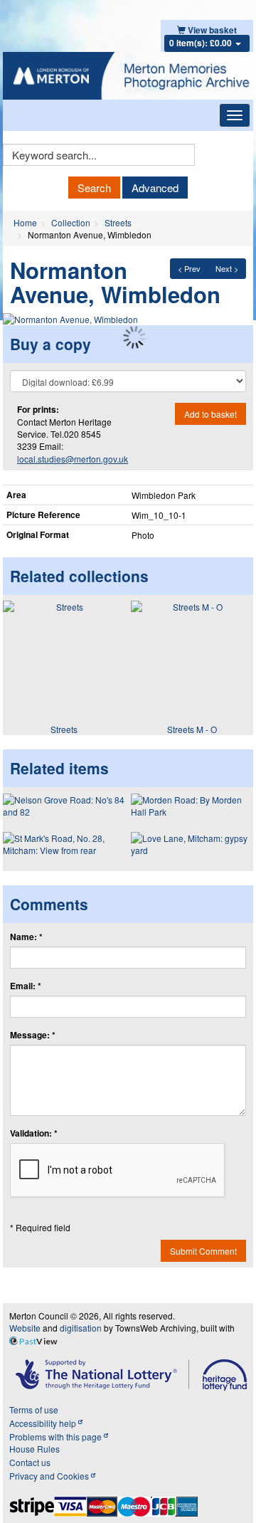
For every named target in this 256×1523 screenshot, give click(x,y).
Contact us (29, 1462)
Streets (118, 222)
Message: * (32, 1035)
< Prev (189, 268)
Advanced (155, 187)
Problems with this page (56, 1436)
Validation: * (34, 1133)
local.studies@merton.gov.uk (72, 459)
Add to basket (210, 414)
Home (25, 222)
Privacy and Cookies (50, 1476)
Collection (70, 222)
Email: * (25, 986)
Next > (226, 268)
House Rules (34, 1449)
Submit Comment (203, 1251)
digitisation (81, 1328)
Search (94, 187)
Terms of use (33, 1409)
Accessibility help (43, 1423)
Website (25, 1328)
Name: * (26, 937)
